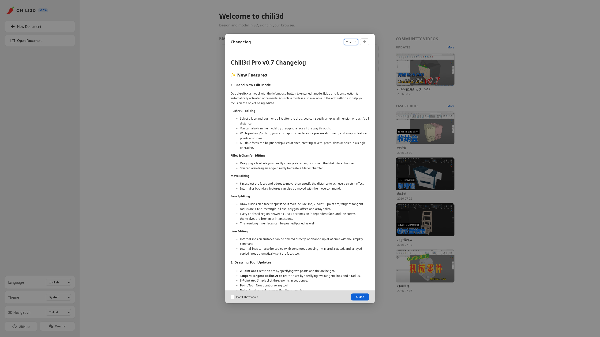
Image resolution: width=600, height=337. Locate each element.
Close (360, 297)
